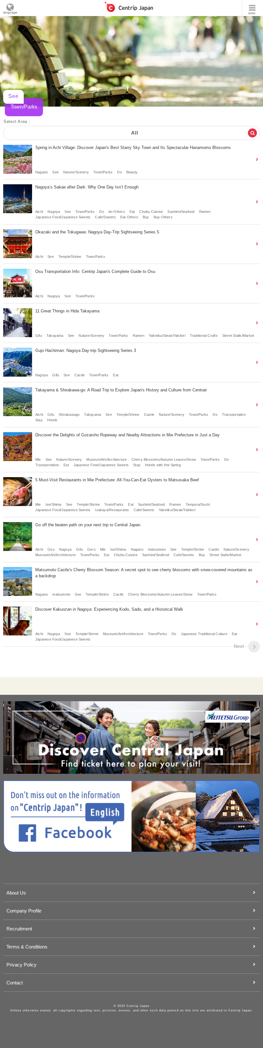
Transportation (234, 414)
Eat (132, 212)
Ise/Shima (54, 504)
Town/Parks (103, 172)
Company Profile (23, 910)
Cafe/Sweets (105, 217)
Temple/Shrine (69, 256)
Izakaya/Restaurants (112, 510)
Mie (38, 459)
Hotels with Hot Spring (163, 465)
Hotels (52, 420)
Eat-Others (129, 217)
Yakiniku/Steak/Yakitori (167, 335)
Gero (91, 549)
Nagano (41, 172)
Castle (79, 375)
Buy (146, 217)
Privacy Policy (21, 964)
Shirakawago (69, 414)
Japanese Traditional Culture (204, 634)
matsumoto (157, 549)
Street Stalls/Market (238, 335)
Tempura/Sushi (198, 504)
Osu (51, 549)
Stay (39, 420)
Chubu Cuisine (151, 212)
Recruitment (19, 928)
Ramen (205, 212)
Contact (14, 982)
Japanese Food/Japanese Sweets (62, 217)
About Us (16, 892)
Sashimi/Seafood (180, 212)
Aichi (39, 212)
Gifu (38, 335)
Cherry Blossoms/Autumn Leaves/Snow (164, 459)
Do (119, 172)
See (55, 172)
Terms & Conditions (26, 946)
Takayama (55, 335)
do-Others (116, 212)
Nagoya (53, 212)
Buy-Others (163, 217)
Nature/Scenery (76, 172)
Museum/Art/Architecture (106, 459)
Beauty (132, 172)
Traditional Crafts (204, 335)
